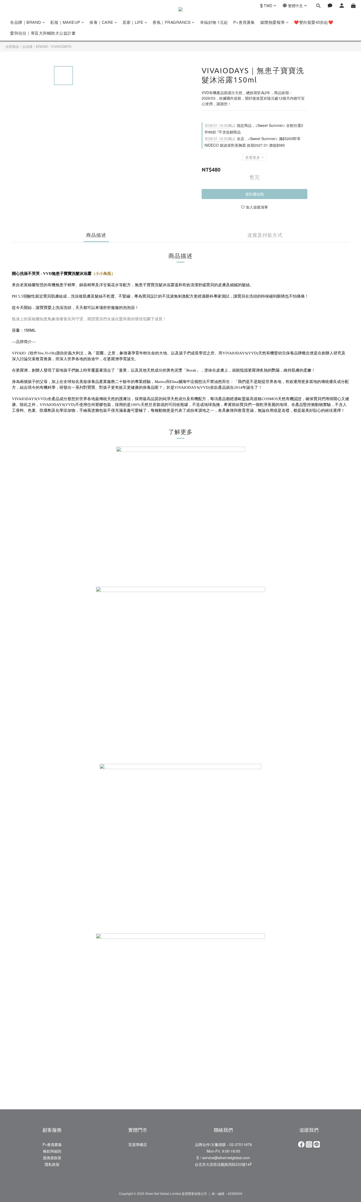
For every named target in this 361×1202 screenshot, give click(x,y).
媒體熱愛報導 (272, 22)
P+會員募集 (244, 22)
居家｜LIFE (133, 22)
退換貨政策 (52, 1157)
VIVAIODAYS (61, 46)
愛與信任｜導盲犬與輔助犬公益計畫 (43, 33)
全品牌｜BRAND (25, 22)
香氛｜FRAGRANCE (171, 22)
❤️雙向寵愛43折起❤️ (313, 22)
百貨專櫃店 (137, 1144)
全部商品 (12, 46)
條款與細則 (52, 1151)
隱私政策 (52, 1164)
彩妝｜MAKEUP (65, 22)
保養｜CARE (101, 22)
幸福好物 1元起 (214, 22)
